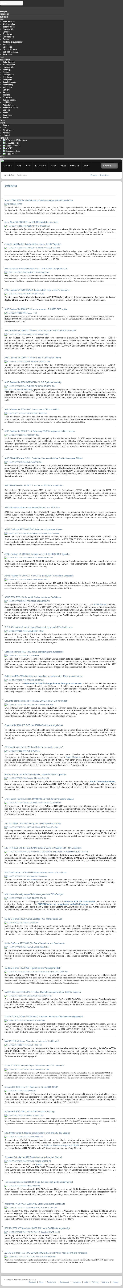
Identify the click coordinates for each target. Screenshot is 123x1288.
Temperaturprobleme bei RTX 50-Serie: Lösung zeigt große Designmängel (38, 1182)
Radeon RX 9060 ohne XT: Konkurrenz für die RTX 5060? (31, 1087)
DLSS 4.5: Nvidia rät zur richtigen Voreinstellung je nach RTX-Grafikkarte (38, 627)
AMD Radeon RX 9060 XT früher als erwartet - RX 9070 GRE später (36, 309)
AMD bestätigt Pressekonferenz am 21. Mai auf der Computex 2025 (35, 268)
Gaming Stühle (8, 74)
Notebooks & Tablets (10, 107)
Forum (2, 120)
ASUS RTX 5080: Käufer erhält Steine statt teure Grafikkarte (32, 597)
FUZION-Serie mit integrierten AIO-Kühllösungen (63, 904)
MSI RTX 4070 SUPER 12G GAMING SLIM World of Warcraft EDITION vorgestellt (43, 848)
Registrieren (104, 175)
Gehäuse (6, 31)
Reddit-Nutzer (100, 604)
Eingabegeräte (8, 29)
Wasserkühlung (8, 105)
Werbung (6, 132)
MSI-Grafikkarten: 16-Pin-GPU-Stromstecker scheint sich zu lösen (35, 872)
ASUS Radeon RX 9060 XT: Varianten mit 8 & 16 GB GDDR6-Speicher (37, 554)
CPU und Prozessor (10, 49)
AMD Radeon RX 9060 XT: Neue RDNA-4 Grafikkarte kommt (32, 357)
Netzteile (6, 92)
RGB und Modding (9, 100)
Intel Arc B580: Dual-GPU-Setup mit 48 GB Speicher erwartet (32, 823)
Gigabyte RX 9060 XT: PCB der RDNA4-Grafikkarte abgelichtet (33, 725)
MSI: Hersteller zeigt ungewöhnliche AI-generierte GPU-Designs (33, 894)
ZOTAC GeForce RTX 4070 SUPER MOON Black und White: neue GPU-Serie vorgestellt (45, 1253)
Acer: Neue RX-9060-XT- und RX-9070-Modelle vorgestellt (31, 222)
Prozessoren (7, 97)
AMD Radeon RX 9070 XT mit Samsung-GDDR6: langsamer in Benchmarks (39, 431)
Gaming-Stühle (8, 36)
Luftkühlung (7, 102)
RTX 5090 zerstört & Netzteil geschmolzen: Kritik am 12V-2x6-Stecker (37, 1133)
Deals (2, 57)
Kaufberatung (8, 84)
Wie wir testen (8, 130)
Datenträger (7, 69)
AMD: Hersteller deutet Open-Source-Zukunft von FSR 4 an (32, 507)
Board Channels (73, 757)
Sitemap (115, 1282)
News (2, 19)
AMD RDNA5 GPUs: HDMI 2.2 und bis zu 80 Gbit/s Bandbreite (33, 485)
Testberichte (5, 59)
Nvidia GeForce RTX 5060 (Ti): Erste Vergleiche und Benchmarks (34, 943)
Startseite (4, 16)
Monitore (6, 44)
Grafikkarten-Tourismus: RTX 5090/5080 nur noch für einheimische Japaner (39, 799)
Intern (2, 122)
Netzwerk (6, 94)
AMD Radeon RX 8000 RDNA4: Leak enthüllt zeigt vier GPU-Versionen (37, 290)
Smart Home (7, 54)
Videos (2, 156)
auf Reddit (32, 879)
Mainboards (7, 47)
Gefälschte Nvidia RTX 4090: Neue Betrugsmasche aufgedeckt (33, 652)
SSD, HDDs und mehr (10, 52)
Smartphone (7, 79)
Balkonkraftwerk (9, 26)
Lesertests (6, 135)
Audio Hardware (9, 21)
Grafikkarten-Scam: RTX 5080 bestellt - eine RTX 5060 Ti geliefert (35, 774)
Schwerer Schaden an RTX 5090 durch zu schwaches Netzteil (33, 1157)
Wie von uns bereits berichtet (18, 389)
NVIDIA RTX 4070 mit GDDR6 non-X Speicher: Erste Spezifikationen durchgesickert (43, 1016)
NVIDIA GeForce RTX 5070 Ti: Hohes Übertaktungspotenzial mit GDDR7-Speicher (42, 992)
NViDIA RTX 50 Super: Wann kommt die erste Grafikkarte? (31, 1041)
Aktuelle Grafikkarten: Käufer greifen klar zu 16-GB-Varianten (32, 244)
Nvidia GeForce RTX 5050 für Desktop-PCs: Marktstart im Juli (33, 919)
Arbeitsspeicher (9, 24)
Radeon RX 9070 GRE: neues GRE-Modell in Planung (29, 1111)
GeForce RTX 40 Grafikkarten (79, 901)
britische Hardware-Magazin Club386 (61, 1145)
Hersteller (4, 137)
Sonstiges (6, 110)
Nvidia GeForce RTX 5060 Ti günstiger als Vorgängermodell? (32, 968)
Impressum (77, 1282)
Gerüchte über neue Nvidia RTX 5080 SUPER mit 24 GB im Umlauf (35, 701)
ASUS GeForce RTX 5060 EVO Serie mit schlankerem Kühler (33, 529)
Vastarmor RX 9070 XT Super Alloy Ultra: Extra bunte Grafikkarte (34, 1204)
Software (6, 117)
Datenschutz (64, 1282)
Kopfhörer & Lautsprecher (12, 42)
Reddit (39, 1164)
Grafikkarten (7, 34)
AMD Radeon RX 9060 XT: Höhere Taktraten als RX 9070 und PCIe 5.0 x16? (40, 330)
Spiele (5, 112)
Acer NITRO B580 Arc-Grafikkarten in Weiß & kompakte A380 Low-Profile (38, 200)
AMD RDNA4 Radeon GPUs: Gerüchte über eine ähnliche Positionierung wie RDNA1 (43, 458)
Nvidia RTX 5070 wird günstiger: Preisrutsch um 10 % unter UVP (34, 1065)
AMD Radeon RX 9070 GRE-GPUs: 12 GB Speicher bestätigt (33, 382)
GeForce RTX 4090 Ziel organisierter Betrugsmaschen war (53, 683)
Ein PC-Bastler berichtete (102, 781)
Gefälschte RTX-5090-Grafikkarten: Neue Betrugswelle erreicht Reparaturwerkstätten (43, 676)
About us (6, 125)
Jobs (4, 127)
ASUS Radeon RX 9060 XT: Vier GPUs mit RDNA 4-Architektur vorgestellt (39, 576)
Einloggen (94, 175)
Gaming (6, 39)
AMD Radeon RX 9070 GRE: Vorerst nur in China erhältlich (31, 409)
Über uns (105, 1282)
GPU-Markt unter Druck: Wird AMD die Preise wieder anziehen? (33, 747)
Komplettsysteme (9, 82)
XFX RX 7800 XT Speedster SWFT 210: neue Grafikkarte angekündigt (37, 1228)
